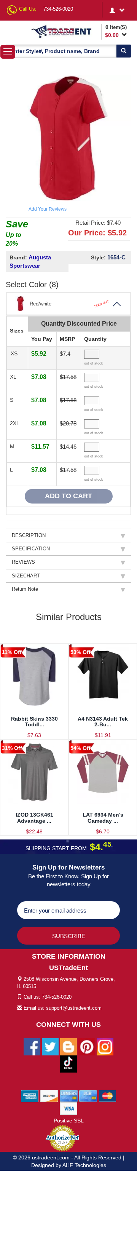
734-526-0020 (58, 9)
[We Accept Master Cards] (107, 1095)
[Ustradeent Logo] (65, 31)
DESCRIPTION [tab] (29, 535)
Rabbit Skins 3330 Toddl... (34, 721)
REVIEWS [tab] (23, 562)
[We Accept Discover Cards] (49, 1095)
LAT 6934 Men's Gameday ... (103, 817)
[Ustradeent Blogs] (68, 1046)
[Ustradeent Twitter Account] (50, 1046)
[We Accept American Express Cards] (30, 1095)
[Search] (123, 51)
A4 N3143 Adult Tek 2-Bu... (103, 721)
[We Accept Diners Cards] (69, 1095)
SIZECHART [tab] (26, 576)
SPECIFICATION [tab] (31, 549)
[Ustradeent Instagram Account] (105, 1046)
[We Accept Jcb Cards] (88, 1095)
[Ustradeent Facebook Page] (32, 1046)
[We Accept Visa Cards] (69, 1108)
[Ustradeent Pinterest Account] (86, 1046)
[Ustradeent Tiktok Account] (68, 1063)
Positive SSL (69, 1121)
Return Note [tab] (25, 589)
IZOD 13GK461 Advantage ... (34, 817)
